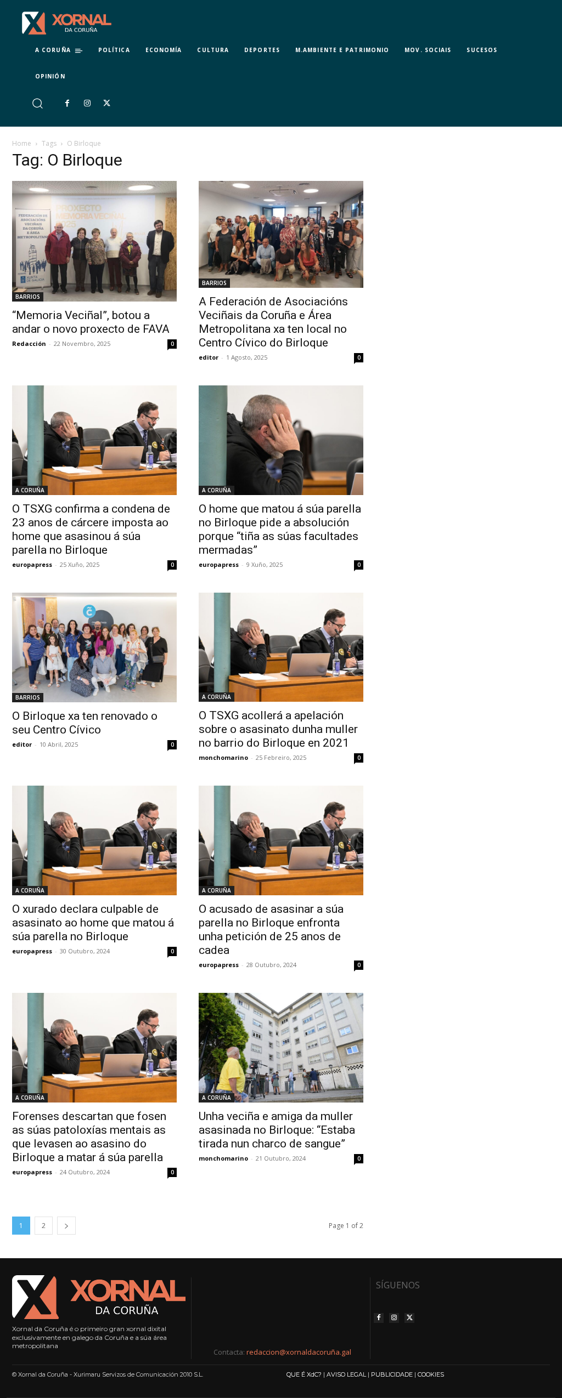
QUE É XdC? (304, 1374)
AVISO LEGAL (346, 1374)
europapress (32, 564)
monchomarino (223, 757)
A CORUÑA (29, 490)
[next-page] (66, 1226)
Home (21, 143)
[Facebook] (67, 103)
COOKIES (431, 1374)
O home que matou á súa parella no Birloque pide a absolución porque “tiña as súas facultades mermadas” (280, 529)
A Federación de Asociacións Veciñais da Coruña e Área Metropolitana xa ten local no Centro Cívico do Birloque (275, 322)
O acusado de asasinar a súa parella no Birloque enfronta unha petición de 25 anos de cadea (271, 929)
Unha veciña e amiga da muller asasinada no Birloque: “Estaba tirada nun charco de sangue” (277, 1130)
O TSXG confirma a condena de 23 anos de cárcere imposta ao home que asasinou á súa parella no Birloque (91, 529)
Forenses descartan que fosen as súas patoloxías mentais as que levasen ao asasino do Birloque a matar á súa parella (89, 1137)
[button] (37, 103)
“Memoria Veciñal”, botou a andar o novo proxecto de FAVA (92, 322)
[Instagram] (87, 103)
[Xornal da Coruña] (66, 23)
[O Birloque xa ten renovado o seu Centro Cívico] (94, 647)
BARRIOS (27, 296)
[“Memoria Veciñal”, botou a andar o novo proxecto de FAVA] (94, 241)
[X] (107, 103)
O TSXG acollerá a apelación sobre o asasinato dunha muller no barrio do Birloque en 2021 (278, 729)
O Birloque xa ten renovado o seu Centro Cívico (85, 722)
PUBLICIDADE (392, 1374)
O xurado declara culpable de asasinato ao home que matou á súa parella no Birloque (93, 922)
